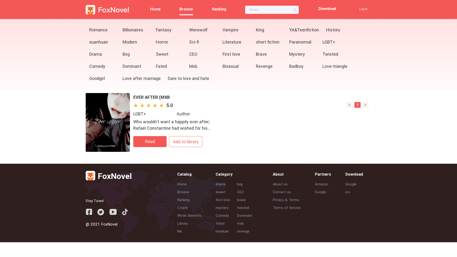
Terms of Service (287, 208)
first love (223, 200)
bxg (240, 184)
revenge (243, 231)
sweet (220, 192)
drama (221, 184)
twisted (243, 208)
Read (150, 141)
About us (280, 184)
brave (241, 200)
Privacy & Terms (286, 200)
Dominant (244, 215)
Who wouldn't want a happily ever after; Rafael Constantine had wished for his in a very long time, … (171, 128)
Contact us (282, 192)
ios (347, 192)
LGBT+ (139, 113)
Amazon (321, 184)
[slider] (149, 105)
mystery (222, 208)
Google (320, 192)
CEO (240, 192)
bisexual (222, 231)
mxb (240, 223)
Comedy (222, 215)
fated (220, 223)
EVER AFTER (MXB (151, 97)
